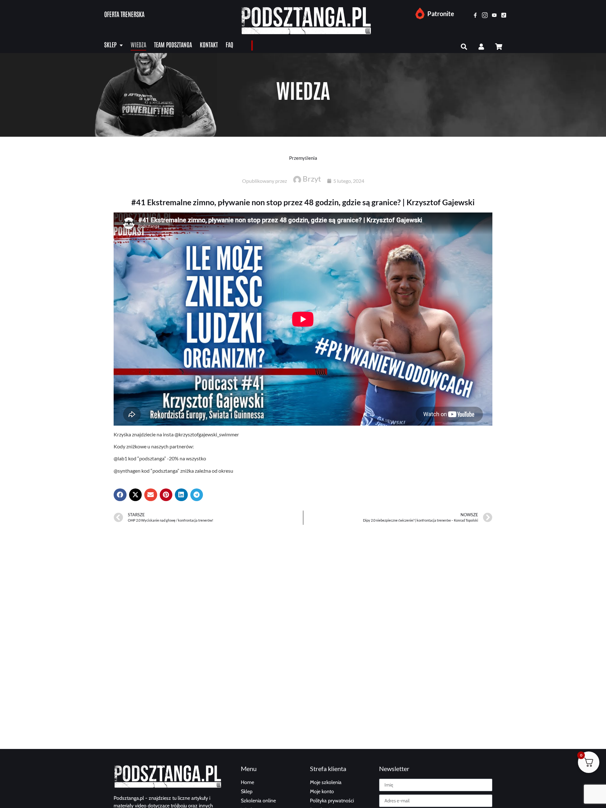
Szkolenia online (258, 801)
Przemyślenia (303, 158)
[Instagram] (485, 15)
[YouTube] (494, 15)
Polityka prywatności (332, 801)
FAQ (229, 44)
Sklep (110, 44)
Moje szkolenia (326, 782)
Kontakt (209, 44)
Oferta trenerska (124, 14)
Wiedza (138, 44)
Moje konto (322, 791)
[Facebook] (475, 15)
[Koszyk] (498, 46)
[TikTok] (504, 15)
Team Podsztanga (173, 44)
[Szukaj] (464, 46)
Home (247, 782)
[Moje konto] (481, 46)
